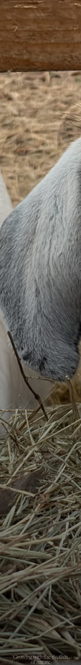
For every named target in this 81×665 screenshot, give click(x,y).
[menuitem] (34, 1)
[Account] (68, 1)
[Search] (66, 1)
